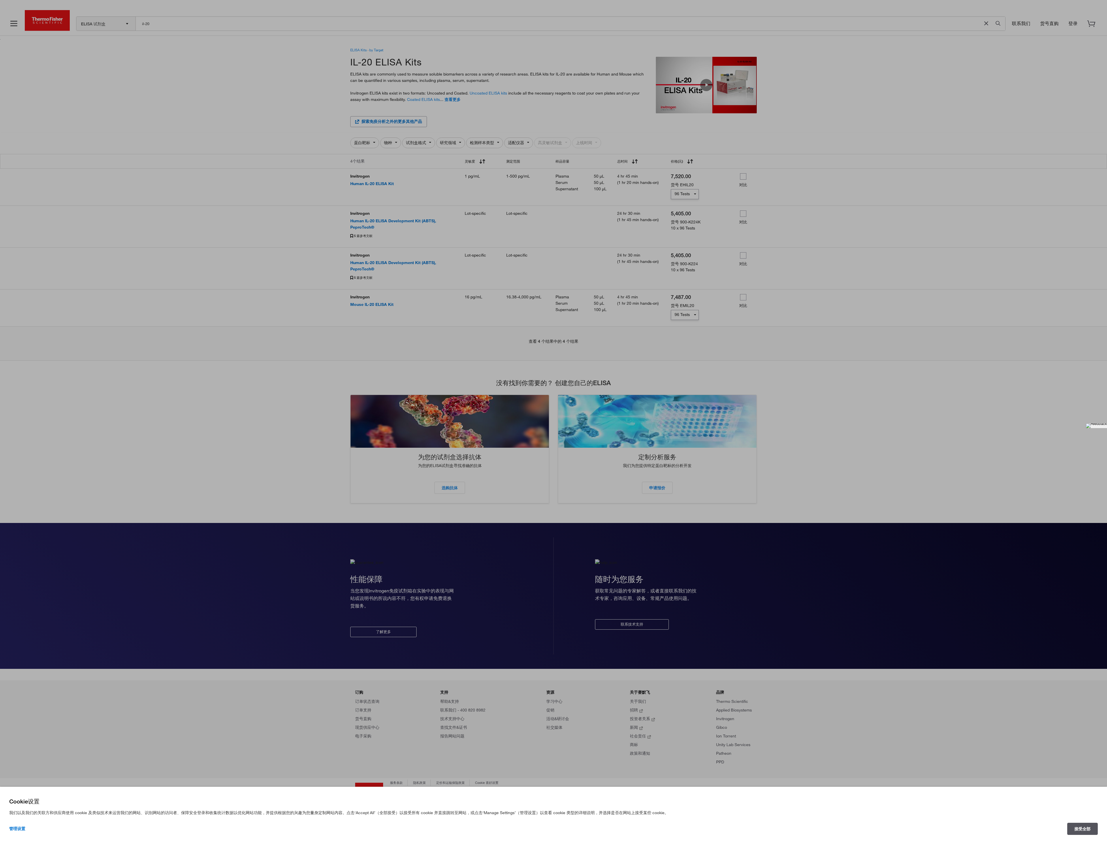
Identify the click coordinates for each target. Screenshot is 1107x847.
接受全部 (1082, 828)
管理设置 (17, 828)
